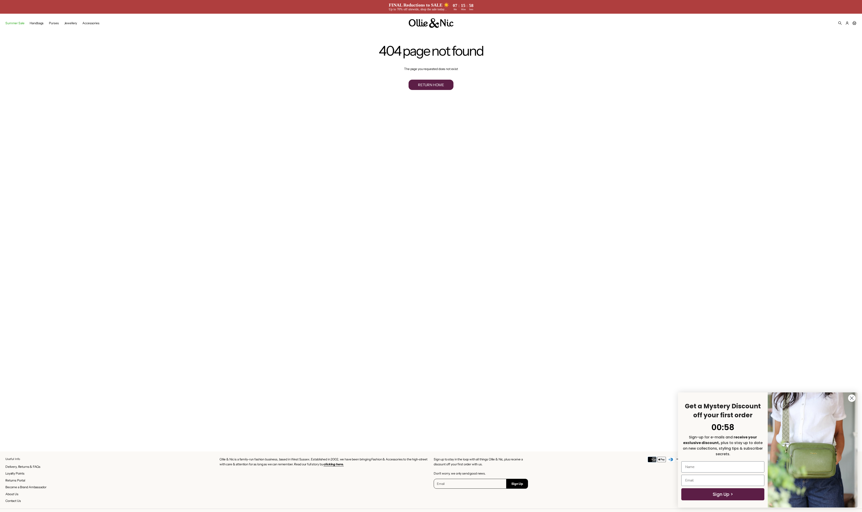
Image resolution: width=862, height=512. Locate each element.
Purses (54, 23)
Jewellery (70, 23)
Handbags (37, 23)
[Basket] (854, 23)
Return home (431, 85)
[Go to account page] (847, 23)
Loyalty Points (14, 473)
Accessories (90, 23)
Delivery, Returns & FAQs (22, 467)
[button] (840, 23)
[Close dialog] (852, 398)
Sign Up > (723, 494)
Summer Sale (14, 23)
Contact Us (13, 501)
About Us (11, 494)
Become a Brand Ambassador (25, 487)
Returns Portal (15, 480)
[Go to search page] (840, 23)
